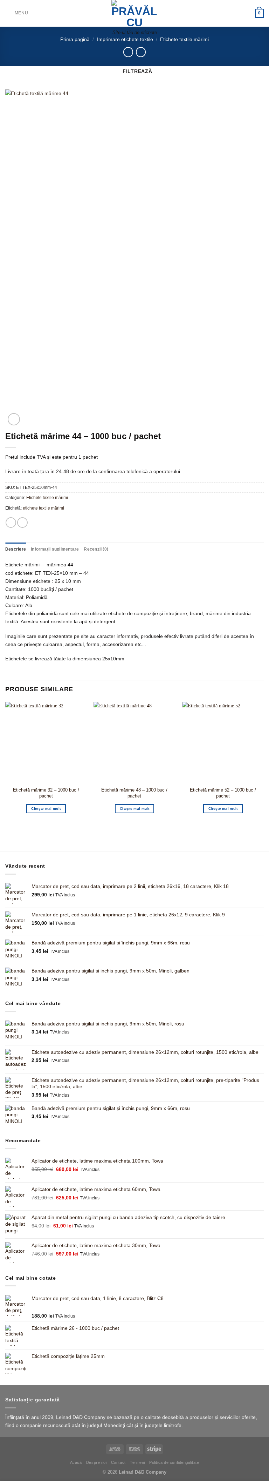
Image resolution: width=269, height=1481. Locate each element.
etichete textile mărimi (43, 508)
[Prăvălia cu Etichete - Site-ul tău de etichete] (134, 13)
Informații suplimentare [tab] (55, 549)
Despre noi (96, 1462)
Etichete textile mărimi (184, 39)
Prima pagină (75, 39)
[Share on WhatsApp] (11, 522)
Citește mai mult (46, 808)
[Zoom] (14, 419)
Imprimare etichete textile (125, 39)
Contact (118, 1462)
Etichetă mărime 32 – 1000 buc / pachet (46, 793)
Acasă (76, 1462)
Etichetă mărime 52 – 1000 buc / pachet (223, 793)
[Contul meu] (246, 13)
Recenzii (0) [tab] (96, 549)
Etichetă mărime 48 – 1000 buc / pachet (134, 793)
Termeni (137, 1462)
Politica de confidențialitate (174, 1462)
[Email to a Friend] (22, 522)
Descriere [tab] (15, 549)
